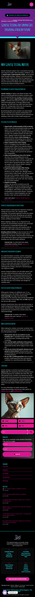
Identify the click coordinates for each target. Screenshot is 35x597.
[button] (9, 421)
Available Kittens (9, 551)
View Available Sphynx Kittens (17, 579)
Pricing (9, 553)
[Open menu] (31, 4)
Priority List (9, 556)
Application (9, 555)
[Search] (31, 432)
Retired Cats (9, 568)
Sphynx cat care (5, 391)
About (26, 565)
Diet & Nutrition (26, 553)
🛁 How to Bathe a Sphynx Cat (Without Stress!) (14, 488)
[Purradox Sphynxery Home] (9, 4)
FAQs (26, 556)
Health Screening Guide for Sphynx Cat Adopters (14, 494)
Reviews (26, 568)
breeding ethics (17, 391)
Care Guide (26, 551)
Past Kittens (9, 566)
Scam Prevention (25, 571)
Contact (26, 566)
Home (2, 19)
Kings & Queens (9, 565)
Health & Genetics (26, 555)
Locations (25, 570)
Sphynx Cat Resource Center (14, 19)
